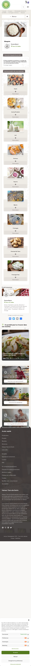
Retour (14, 16)
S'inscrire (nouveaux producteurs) (10, 469)
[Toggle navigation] (28, 7)
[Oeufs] (15, 80)
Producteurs (5, 435)
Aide (3, 462)
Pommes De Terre (15, 251)
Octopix (12, 538)
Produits (10, 11)
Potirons (15, 158)
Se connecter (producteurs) (9, 466)
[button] (28, 620)
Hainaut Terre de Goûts (8, 447)
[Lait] (15, 126)
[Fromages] (15, 219)
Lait (16, 135)
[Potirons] (15, 149)
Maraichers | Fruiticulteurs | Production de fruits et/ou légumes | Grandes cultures (15, 306)
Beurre (15, 205)
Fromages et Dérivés (13, 12)
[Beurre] (15, 196)
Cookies (4, 478)
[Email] (17, 318)
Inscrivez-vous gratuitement (15, 381)
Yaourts (15, 181)
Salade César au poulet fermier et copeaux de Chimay (14, 354)
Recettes (4, 441)
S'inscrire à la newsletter (15, 402)
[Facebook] (10, 318)
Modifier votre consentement (9, 481)
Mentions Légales (6, 472)
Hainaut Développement (9, 536)
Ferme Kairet (15, 44)
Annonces (4, 444)
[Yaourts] (15, 173)
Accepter (15, 652)
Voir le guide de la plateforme (15, 424)
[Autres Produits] (15, 103)
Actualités (4, 454)
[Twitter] (13, 318)
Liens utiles (5, 449)
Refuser (16, 656)
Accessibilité (5, 484)
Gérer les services (15, 648)
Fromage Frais (15, 274)
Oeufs (15, 88)
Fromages (15, 228)
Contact (4, 459)
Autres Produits (15, 112)
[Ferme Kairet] (15, 292)
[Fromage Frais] (15, 265)
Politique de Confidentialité (15, 664)
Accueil (4, 11)
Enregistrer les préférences (15, 660)
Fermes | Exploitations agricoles (11, 304)
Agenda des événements (8, 456)
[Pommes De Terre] (15, 242)
